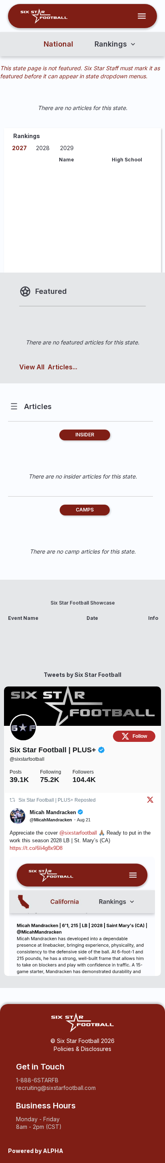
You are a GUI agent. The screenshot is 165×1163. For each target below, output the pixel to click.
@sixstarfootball (27, 759)
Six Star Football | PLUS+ (54, 750)
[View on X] (150, 801)
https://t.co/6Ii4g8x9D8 (36, 848)
